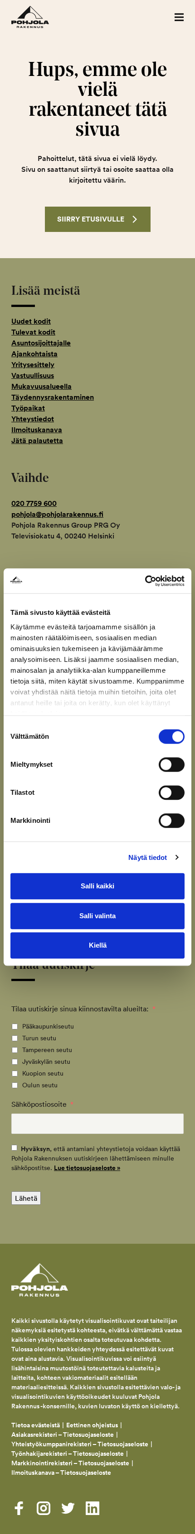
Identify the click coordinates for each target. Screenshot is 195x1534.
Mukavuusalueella (41, 386)
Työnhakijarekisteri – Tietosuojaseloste (67, 1453)
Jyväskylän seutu (46, 1061)
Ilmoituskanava (36, 429)
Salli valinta (97, 916)
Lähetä (26, 1198)
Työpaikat (28, 408)
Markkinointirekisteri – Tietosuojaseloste (70, 1463)
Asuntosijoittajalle (41, 343)
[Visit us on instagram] (43, 1508)
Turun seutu (39, 1038)
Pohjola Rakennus (39, 17)
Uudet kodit (31, 321)
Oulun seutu (40, 1085)
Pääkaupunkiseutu (48, 1026)
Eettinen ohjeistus (92, 1425)
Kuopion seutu (42, 1073)
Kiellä (98, 945)
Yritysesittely (32, 364)
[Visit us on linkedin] (92, 1508)
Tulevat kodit (33, 332)
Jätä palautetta (37, 440)
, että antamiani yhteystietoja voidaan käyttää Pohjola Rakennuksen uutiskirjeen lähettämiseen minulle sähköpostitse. (95, 1158)
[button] (179, 17)
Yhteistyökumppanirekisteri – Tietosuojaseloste (79, 1444)
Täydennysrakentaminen (52, 397)
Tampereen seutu (47, 1050)
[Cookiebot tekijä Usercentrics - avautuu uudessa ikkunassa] (145, 581)
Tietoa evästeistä (35, 1425)
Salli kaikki (97, 886)
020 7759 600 (34, 503)
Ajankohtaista (34, 354)
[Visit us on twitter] (68, 1508)
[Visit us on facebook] (19, 1508)
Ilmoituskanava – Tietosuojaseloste (61, 1472)
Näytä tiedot (147, 857)
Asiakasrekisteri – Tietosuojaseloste (62, 1434)
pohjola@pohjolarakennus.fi (57, 514)
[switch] (172, 764)
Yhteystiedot (32, 419)
